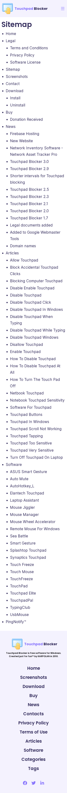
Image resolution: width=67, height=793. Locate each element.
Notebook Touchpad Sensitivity (37, 400)
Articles (12, 253)
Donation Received (26, 119)
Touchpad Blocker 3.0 (29, 161)
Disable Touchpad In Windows (36, 309)
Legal (10, 41)
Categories (33, 759)
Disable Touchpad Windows (34, 337)
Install (15, 98)
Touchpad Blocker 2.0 (29, 211)
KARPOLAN (44, 656)
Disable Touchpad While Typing (37, 330)
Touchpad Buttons (26, 414)
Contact (13, 83)
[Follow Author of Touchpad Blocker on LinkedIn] (42, 783)
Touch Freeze (22, 564)
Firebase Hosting (24, 133)
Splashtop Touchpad (28, 550)
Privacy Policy (22, 55)
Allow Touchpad (24, 260)
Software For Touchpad (30, 407)
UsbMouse (19, 614)
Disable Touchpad (25, 295)
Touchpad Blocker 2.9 (29, 168)
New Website (21, 141)
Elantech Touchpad (27, 493)
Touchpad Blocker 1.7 (29, 218)
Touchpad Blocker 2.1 (29, 204)
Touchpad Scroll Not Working (36, 429)
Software (14, 464)
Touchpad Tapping (26, 436)
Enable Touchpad (25, 351)
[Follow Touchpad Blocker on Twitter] (33, 783)
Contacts (33, 714)
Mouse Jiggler (22, 507)
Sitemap (13, 69)
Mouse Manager (24, 514)
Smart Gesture (23, 543)
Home (11, 33)
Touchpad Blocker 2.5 (29, 189)
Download (14, 91)
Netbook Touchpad (27, 393)
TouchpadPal (21, 600)
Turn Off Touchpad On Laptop (36, 457)
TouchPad (19, 586)
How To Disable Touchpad (33, 359)
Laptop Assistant (24, 500)
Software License (25, 62)
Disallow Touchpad (26, 344)
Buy (9, 112)
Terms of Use (34, 732)
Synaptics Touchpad (28, 557)
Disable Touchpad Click (30, 302)
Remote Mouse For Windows (35, 529)
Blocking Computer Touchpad (36, 281)
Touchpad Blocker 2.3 (29, 196)
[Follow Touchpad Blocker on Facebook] (25, 783)
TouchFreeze (21, 579)
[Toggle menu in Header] (63, 8)
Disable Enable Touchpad (32, 288)
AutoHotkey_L (22, 486)
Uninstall (17, 105)
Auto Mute (19, 479)
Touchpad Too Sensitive (31, 443)
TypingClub (20, 607)
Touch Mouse (22, 572)
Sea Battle (19, 536)
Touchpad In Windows (29, 421)
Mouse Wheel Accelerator (32, 521)
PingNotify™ (16, 622)
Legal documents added (31, 225)
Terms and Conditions (29, 48)
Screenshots (17, 76)
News (11, 126)
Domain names (23, 246)
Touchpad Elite (23, 593)
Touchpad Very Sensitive (32, 450)
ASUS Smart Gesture (28, 471)
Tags (33, 768)
